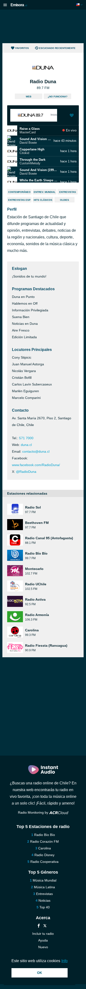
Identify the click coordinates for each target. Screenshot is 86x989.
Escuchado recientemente (57, 48)
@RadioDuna (26, 472)
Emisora (19, 5)
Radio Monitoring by (33, 812)
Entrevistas (67, 192)
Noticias (44, 900)
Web (28, 96)
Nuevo (43, 947)
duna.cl (26, 445)
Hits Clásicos (43, 200)
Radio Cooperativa (44, 862)
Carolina (44, 848)
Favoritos (22, 48)
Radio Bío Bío (44, 835)
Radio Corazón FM (44, 841)
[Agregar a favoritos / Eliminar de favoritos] (72, 116)
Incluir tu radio (43, 934)
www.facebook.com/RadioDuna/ (36, 465)
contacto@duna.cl (35, 451)
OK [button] (39, 973)
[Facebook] (39, 926)
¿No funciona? (57, 96)
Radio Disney (44, 855)
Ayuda (43, 940)
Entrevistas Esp (19, 200)
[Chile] (80, 5)
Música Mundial (44, 880)
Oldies (64, 200)
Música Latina (44, 887)
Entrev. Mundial (44, 192)
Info (64, 961)
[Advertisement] (43, 26)
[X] (45, 926)
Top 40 (44, 907)
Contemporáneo (19, 192)
